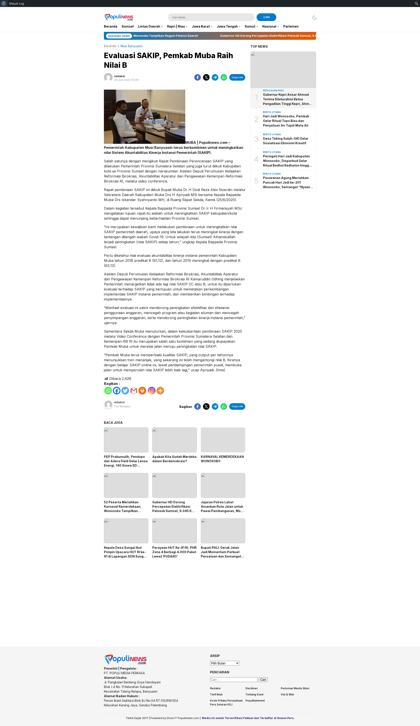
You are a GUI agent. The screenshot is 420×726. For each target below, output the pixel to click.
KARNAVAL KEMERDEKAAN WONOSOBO (222, 459)
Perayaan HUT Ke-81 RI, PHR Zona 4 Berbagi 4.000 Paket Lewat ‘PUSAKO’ (174, 552)
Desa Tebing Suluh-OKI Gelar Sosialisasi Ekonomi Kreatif (285, 141)
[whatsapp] (223, 77)
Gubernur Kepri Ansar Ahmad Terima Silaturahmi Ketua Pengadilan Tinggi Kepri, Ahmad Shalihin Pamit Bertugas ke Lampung (288, 99)
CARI (266, 17)
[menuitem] (4, 3)
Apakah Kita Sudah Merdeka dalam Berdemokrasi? (174, 459)
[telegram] (215, 77)
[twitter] (206, 77)
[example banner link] (126, 664)
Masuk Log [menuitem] (16, 3)
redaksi (119, 76)
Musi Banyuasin (132, 46)
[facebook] (197, 77)
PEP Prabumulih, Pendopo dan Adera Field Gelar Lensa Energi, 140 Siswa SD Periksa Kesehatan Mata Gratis (126, 465)
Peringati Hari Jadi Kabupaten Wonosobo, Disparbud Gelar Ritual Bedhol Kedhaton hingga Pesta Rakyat (287, 161)
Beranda (110, 46)
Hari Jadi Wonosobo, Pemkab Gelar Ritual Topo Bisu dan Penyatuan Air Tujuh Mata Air (286, 121)
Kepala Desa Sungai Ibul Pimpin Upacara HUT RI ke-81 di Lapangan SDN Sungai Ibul (125, 554)
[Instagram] (152, 390)
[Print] (142, 390)
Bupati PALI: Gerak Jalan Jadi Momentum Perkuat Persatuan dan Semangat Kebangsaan (221, 554)
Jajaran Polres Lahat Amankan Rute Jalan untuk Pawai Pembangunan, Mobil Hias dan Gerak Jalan (222, 508)
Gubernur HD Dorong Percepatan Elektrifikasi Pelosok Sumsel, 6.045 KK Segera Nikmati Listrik (173, 508)
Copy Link (237, 77)
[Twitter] (125, 390)
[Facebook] (117, 390)
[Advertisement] (174, 598)
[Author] (108, 77)
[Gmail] (134, 390)
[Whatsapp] (108, 390)
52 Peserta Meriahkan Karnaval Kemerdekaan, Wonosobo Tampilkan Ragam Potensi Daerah (123, 508)
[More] (160, 390)
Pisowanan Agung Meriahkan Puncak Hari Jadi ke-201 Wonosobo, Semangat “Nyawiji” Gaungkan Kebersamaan (288, 182)
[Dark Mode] (313, 17)
